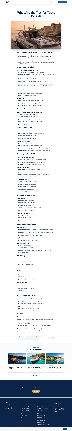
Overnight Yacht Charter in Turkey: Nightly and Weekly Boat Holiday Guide (16, 369)
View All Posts (35, 375)
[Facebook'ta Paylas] (49, 338)
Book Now (36, 391)
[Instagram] (6, 408)
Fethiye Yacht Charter (25, 410)
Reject (61, 428)
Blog (34, 1)
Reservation (62, 1)
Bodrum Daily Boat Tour (41, 420)
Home (16, 1)
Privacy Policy (53, 428)
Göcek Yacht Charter (25, 408)
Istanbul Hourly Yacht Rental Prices (27, 412)
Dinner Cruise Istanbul (41, 404)
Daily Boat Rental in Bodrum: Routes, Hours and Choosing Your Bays (35, 369)
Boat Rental (39, 412)
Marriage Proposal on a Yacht (42, 408)
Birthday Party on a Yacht (41, 415)
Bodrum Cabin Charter (41, 422)
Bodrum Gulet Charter (41, 417)
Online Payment (24, 415)
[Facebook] (9, 408)
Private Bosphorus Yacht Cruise (43, 403)
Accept (65, 428)
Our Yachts (23, 403)
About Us (37, 1)
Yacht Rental (39, 410)
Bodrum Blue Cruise (40, 419)
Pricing (30, 1)
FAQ (22, 422)
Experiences (20, 1)
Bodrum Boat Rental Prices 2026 (43, 424)
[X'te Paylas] (51, 338)
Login (57, 1)
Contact (41, 1)
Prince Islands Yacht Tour (41, 406)
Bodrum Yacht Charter (25, 406)
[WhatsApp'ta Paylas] (54, 338)
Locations (25, 1)
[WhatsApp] (11, 408)
